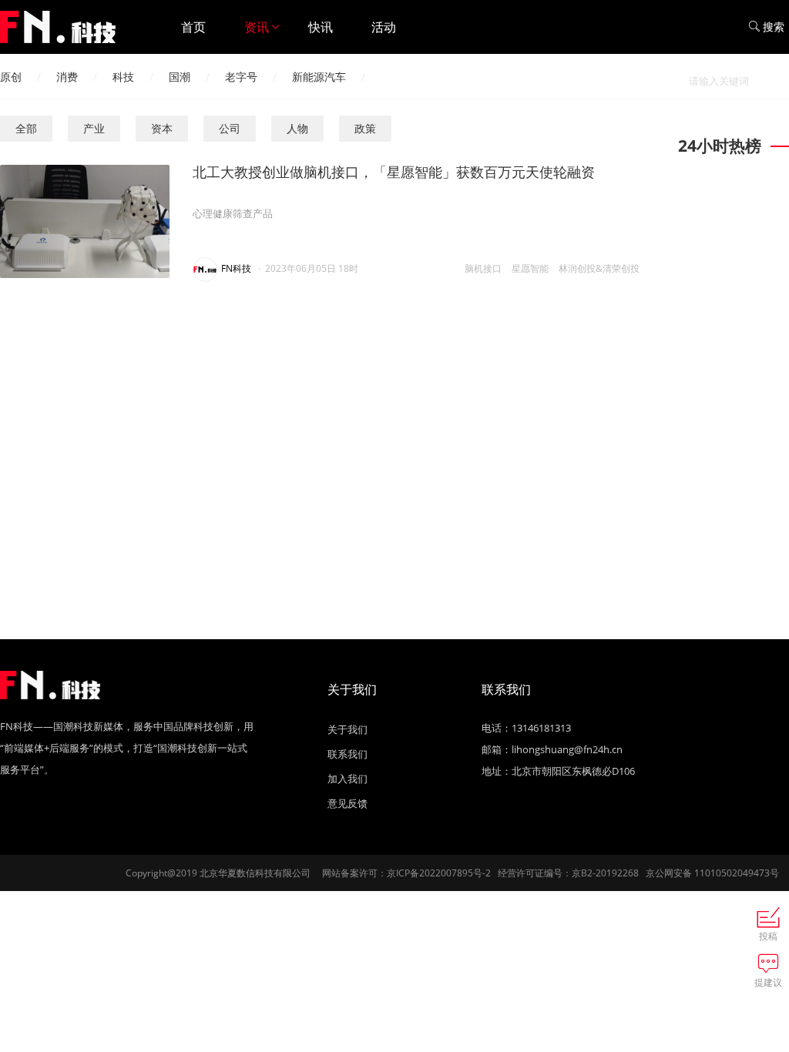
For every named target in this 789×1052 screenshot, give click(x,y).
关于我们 (347, 729)
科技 (123, 76)
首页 (193, 26)
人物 (297, 128)
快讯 (320, 26)
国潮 (179, 76)
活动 (383, 26)
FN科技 (236, 268)
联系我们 (347, 754)
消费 (67, 76)
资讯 (256, 26)
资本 (162, 128)
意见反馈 (347, 803)
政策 (365, 128)
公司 (229, 128)
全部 (26, 128)
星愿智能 (530, 268)
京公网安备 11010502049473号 (712, 872)
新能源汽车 (319, 76)
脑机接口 (483, 268)
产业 (94, 128)
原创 (11, 76)
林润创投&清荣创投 (599, 268)
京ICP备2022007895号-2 (439, 872)
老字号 (241, 76)
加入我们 (347, 779)
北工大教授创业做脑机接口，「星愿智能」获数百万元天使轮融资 (394, 171)
